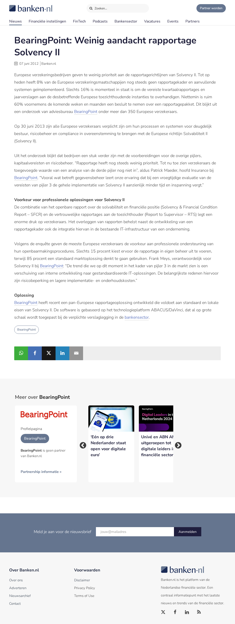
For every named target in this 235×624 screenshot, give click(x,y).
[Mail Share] (76, 353)
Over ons (16, 580)
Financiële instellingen (47, 21)
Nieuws (15, 21)
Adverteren (17, 588)
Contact (15, 603)
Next (176, 444)
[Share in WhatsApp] (21, 353)
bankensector (137, 317)
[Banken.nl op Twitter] (163, 612)
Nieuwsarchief (20, 595)
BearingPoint (85, 111)
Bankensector (126, 21)
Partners (192, 21)
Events (173, 21)
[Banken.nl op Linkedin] (187, 612)
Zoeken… (100, 8)
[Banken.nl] (19, 5)
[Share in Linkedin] (62, 353)
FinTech (79, 21)
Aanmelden (188, 531)
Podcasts (100, 21)
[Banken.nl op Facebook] (175, 612)
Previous (81, 444)
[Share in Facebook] (35, 353)
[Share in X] (49, 353)
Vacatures (152, 21)
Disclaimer (82, 580)
